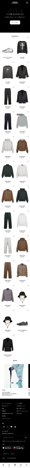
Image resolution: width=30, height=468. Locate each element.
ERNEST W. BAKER (8, 355)
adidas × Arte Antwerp (7, 57)
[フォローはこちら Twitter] (8, 427)
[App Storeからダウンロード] (7, 447)
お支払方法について (21, 405)
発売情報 (3, 390)
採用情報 (4, 410)
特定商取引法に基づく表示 (7, 413)
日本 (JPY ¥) (5, 453)
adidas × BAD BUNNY (22, 330)
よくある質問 (19, 403)
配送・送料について (21, 408)
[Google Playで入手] (18, 447)
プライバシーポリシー (6, 418)
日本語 (12, 453)
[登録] (25, 437)
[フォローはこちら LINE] (11, 427)
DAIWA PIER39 (22, 82)
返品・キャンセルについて (22, 410)
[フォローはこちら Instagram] (4, 427)
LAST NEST (22, 57)
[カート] (27, 2)
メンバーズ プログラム (6, 403)
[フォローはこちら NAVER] (15, 427)
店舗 (3, 408)
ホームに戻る (15, 22)
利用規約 (4, 415)
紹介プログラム (5, 405)
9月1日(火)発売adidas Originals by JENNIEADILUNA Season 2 (9, 394)
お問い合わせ (19, 413)
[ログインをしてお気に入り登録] (13, 38)
